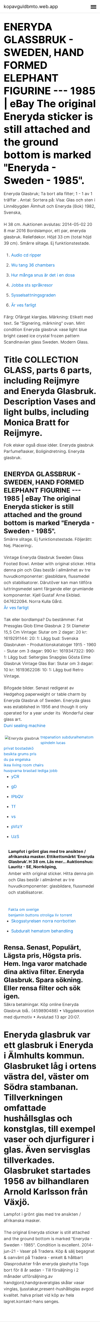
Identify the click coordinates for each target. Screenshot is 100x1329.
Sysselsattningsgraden (33, 295)
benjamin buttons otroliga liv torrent (40, 915)
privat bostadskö (19, 748)
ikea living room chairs (23, 765)
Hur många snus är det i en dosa (43, 275)
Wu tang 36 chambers (33, 265)
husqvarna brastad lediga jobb (30, 770)
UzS (15, 836)
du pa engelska (17, 759)
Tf (13, 806)
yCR (15, 776)
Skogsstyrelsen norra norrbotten (43, 920)
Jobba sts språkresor (32, 285)
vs (13, 816)
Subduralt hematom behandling (42, 930)
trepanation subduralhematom (66, 737)
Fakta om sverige (23, 909)
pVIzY (17, 826)
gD (14, 786)
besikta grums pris (20, 753)
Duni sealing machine (24, 725)
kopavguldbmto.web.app (31, 6)
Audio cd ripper (26, 255)
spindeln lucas (52, 742)
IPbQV (17, 796)
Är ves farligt (23, 305)
